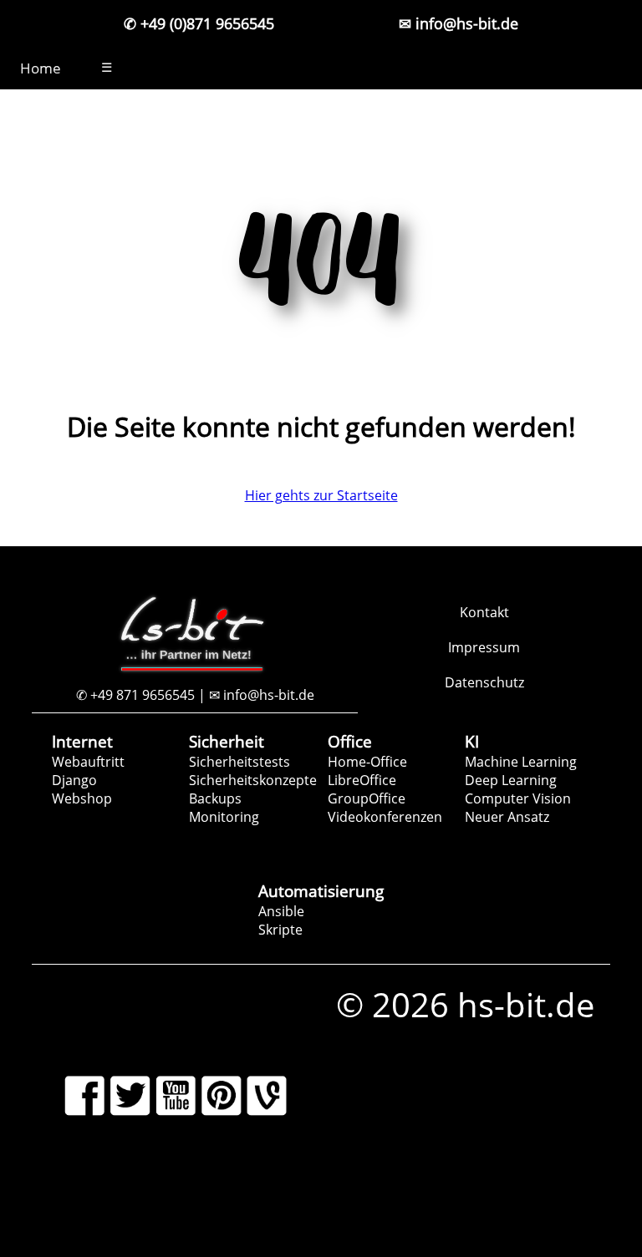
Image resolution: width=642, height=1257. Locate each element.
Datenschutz (484, 682)
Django (74, 780)
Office (350, 741)
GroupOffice (366, 798)
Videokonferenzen (385, 817)
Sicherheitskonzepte (253, 780)
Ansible (281, 911)
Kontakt (484, 612)
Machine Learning (521, 762)
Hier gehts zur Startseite (321, 495)
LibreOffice (362, 780)
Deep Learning (511, 780)
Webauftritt (88, 762)
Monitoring (224, 817)
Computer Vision (518, 798)
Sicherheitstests (239, 762)
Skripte (280, 929)
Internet (82, 741)
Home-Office (367, 762)
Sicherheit (226, 741)
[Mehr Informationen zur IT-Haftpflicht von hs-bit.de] (465, 1198)
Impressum (484, 647)
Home (40, 68)
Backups (215, 798)
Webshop (82, 798)
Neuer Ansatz (507, 817)
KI (472, 741)
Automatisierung (321, 890)
